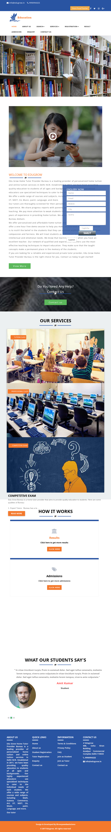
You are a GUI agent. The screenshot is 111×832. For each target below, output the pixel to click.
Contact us (46, 32)
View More (19, 265)
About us (26, 26)
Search (40, 26)
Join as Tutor (63, 761)
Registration (71, 26)
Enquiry (31, 32)
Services (54, 26)
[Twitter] (95, 8)
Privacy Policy (64, 748)
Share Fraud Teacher (80, 8)
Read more (16, 513)
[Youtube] (99, 8)
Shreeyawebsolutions (65, 824)
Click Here (54, 549)
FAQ (59, 752)
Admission (17, 32)
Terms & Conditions (67, 743)
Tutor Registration (40, 756)
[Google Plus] (104, 8)
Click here (54, 587)
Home (14, 26)
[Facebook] (91, 8)
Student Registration (42, 752)
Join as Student (65, 756)
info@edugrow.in (17, 2)
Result (87, 26)
